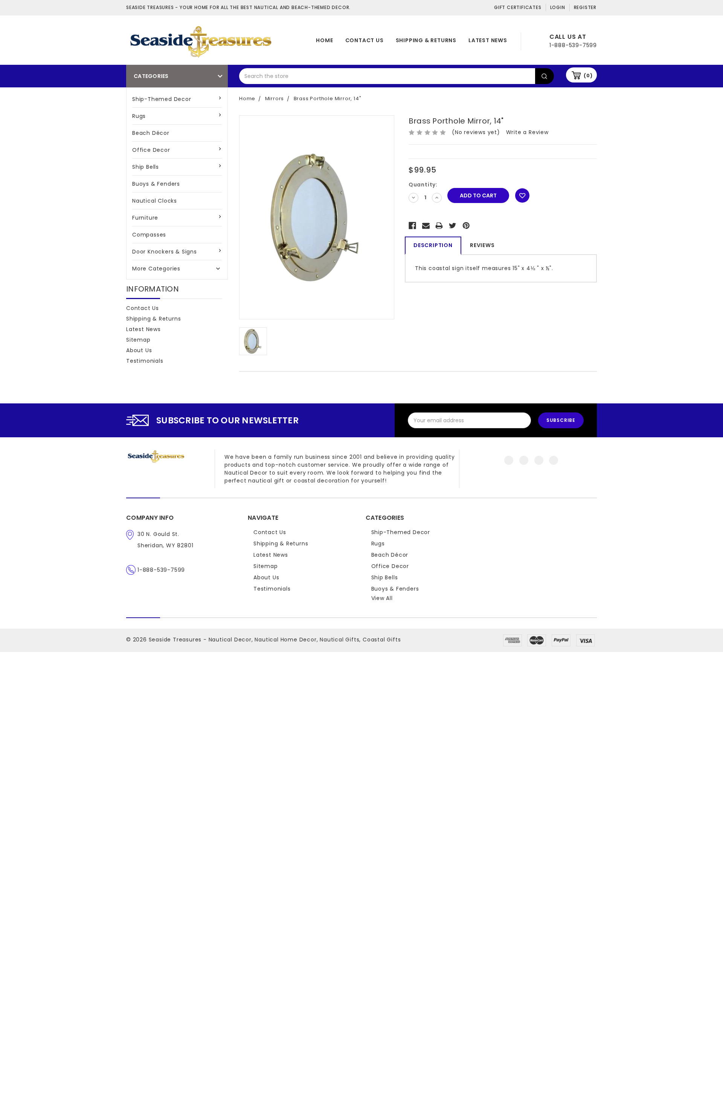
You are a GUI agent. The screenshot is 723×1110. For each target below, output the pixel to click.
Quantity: (423, 184)
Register (585, 7)
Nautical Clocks (154, 201)
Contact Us (364, 40)
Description (433, 245)
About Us (139, 350)
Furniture (145, 217)
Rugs (139, 116)
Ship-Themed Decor (161, 99)
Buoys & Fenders (156, 184)
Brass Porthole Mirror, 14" (328, 98)
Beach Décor (150, 133)
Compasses (149, 234)
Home (324, 40)
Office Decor (151, 150)
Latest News (487, 40)
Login (557, 7)
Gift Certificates (517, 7)
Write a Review (527, 132)
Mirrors (274, 98)
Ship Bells (145, 167)
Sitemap (138, 340)
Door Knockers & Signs (164, 251)
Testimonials (144, 361)
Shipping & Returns (426, 40)
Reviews (482, 245)
